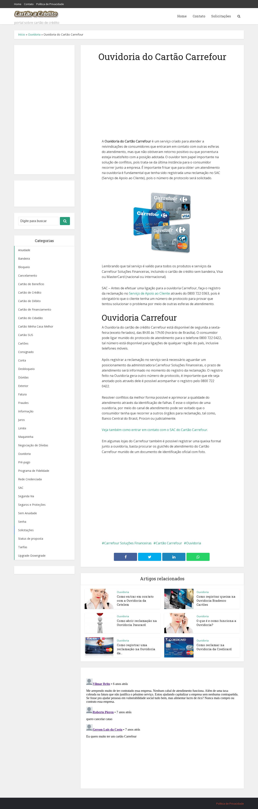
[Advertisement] (44, 109)
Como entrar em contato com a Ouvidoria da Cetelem (135, 600)
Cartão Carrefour (169, 543)
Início (21, 34)
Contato (29, 4)
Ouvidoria (34, 34)
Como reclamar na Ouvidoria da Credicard (214, 647)
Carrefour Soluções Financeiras (128, 543)
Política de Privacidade (50, 4)
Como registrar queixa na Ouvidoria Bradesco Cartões (216, 600)
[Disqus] (162, 727)
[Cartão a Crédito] (36, 13)
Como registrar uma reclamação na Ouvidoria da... (136, 649)
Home (17, 4)
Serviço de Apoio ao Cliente (149, 293)
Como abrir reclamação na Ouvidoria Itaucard (137, 623)
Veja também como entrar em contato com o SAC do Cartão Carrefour (154, 430)
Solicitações (221, 16)
